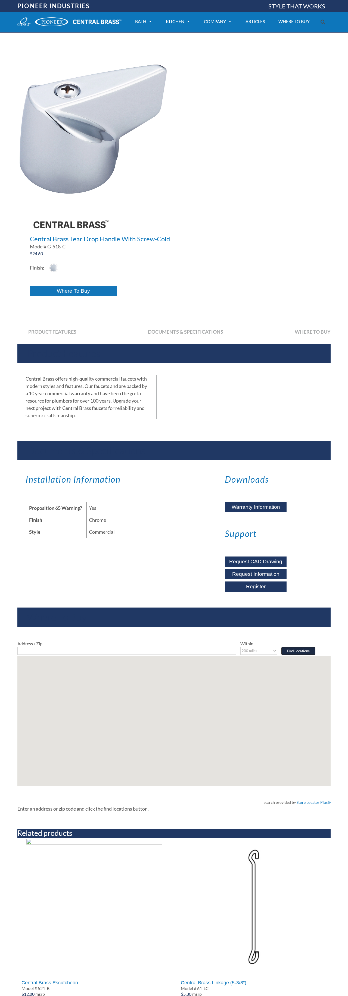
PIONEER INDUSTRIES (53, 6)
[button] (323, 22)
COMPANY (215, 21)
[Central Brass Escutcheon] (94, 907)
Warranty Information (256, 507)
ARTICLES (255, 21)
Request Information (255, 574)
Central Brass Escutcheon (49, 982)
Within (246, 643)
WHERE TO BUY (294, 21)
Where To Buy (73, 291)
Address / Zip (29, 643)
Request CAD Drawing (255, 561)
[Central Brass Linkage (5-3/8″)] (254, 907)
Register (256, 586)
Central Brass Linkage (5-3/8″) (213, 982)
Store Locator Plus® (314, 802)
